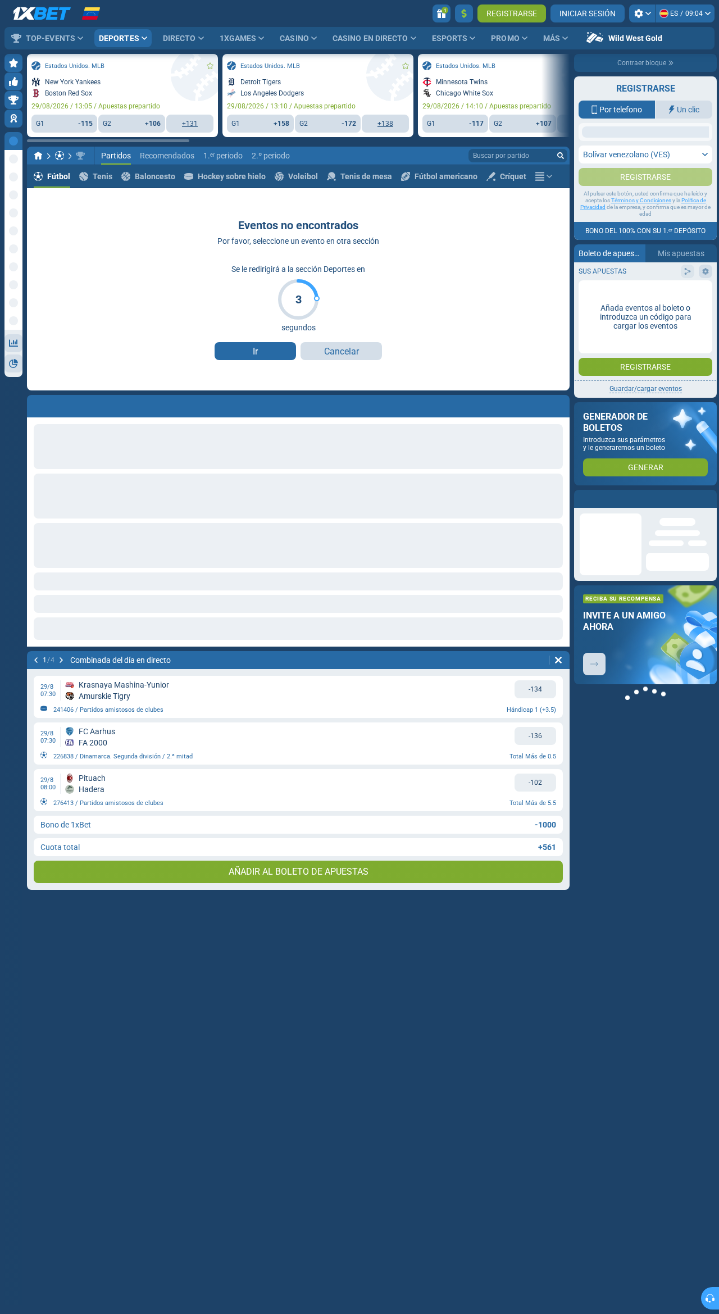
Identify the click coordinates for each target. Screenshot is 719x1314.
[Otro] (543, 176)
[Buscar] (560, 155)
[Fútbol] (59, 156)
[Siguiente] (61, 660)
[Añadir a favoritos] (210, 65)
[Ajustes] (642, 13)
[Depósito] (464, 13)
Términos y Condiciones (641, 312)
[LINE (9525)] (38, 156)
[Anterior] (35, 660)
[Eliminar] (558, 660)
